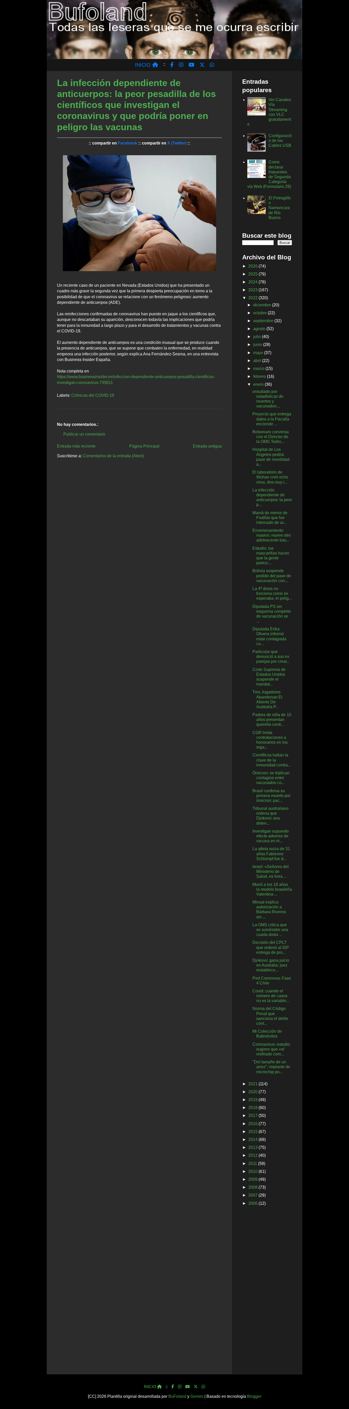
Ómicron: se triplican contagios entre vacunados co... (270, 778)
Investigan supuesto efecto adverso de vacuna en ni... (270, 836)
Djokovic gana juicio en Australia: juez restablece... (270, 965)
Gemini (196, 1396)
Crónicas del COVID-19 (92, 395)
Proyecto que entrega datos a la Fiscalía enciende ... (271, 419)
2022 (253, 298)
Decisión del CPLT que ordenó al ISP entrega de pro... (270, 947)
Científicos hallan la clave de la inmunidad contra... (271, 760)
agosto (259, 329)
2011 (253, 1163)
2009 (253, 1179)
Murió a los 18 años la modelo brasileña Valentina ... (272, 889)
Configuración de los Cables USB (280, 141)
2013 (253, 1147)
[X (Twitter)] (196, 1386)
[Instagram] (179, 1386)
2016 (253, 1124)
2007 (253, 1195)
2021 (253, 1084)
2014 (253, 1139)
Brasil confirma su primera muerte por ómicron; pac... (271, 796)
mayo (258, 353)
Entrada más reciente (76, 446)
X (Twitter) (177, 143)
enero (259, 384)
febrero (260, 376)
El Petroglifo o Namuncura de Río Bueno (280, 208)
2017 (253, 1115)
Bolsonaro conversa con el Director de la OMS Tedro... (270, 437)
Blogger (254, 1396)
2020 (253, 1092)
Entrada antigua (207, 446)
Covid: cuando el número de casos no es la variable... (270, 996)
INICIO (143, 65)
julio (257, 336)
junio (258, 344)
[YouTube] (187, 1386)
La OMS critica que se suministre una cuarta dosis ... (270, 930)
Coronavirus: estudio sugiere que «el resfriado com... (271, 1049)
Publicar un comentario (84, 434)
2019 (253, 1100)
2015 (253, 1131)
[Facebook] (172, 1386)
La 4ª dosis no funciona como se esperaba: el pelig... (272, 593)
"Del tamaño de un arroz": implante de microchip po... (271, 1067)
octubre (260, 313)
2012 (253, 1155)
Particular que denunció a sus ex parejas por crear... (271, 656)
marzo (259, 368)
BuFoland (177, 1396)
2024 (253, 282)
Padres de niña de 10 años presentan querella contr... (271, 720)
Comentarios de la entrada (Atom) (113, 456)
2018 (253, 1107)
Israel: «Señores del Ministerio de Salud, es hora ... (270, 871)
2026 (253, 266)
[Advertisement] (267, 1291)
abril (257, 360)
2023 (253, 290)
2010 (253, 1171)
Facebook (127, 143)
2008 (253, 1187)
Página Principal (144, 446)
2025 (253, 274)
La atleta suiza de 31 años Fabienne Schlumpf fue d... (271, 854)
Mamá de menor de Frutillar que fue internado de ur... (269, 518)
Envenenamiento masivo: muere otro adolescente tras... (271, 535)
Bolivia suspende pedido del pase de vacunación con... (271, 576)
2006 (253, 1203)
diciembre (262, 305)
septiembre (263, 321)
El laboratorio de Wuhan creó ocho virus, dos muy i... (270, 477)
